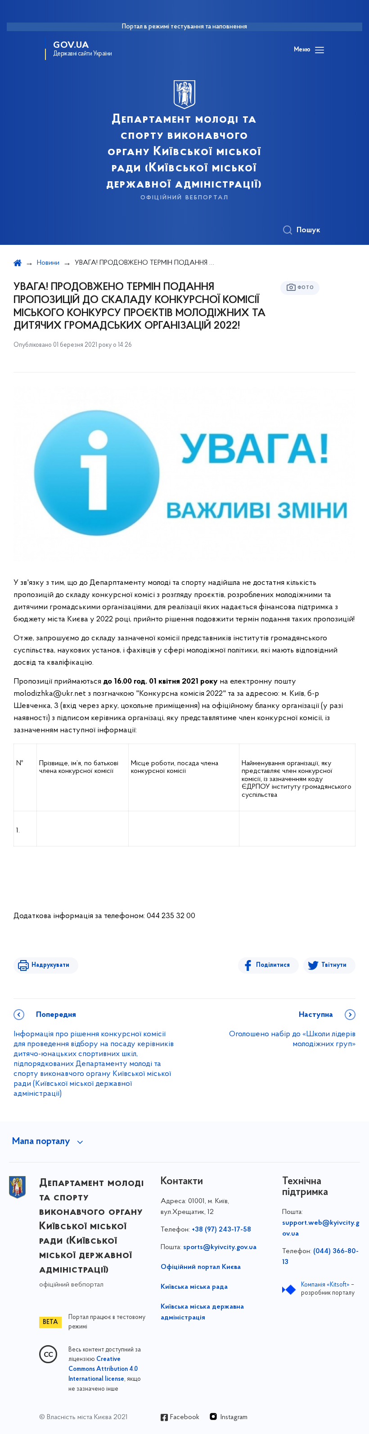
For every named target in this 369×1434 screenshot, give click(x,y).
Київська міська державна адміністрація (202, 1312)
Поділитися (273, 965)
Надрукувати (50, 965)
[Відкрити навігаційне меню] (319, 50)
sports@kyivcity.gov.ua (219, 1247)
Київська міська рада (194, 1287)
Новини (48, 263)
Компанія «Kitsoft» (325, 1285)
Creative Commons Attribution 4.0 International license (103, 1369)
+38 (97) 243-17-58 (221, 1229)
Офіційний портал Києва (201, 1267)
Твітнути (333, 965)
